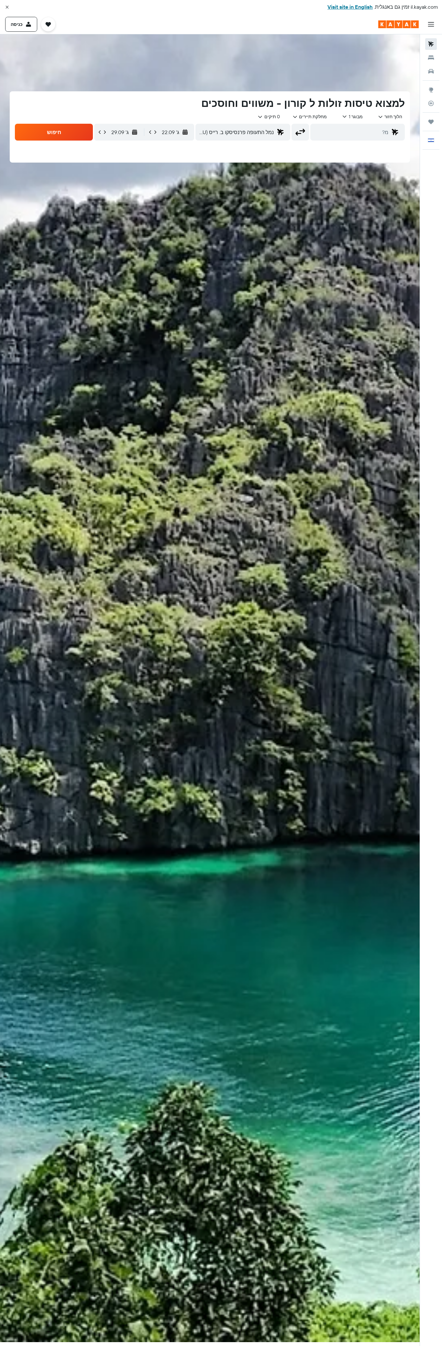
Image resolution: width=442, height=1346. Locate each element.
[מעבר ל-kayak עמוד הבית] (398, 24)
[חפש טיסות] (431, 44)
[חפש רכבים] (431, 71)
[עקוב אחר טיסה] (431, 103)
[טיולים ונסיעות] (431, 121)
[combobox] (390, 116)
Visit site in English (350, 7)
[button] (7, 7)
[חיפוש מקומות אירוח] (431, 57)
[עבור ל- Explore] (431, 89)
